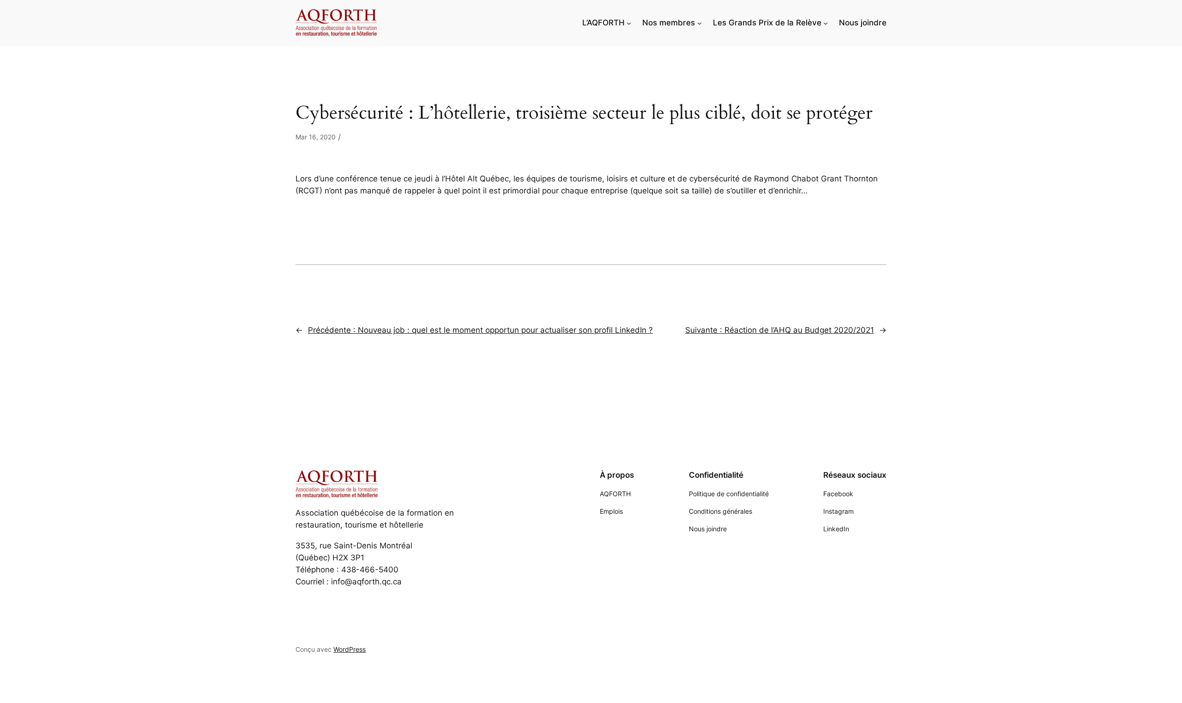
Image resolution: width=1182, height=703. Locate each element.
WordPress (349, 649)
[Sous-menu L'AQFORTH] (629, 22)
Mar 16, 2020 (316, 137)
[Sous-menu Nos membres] (699, 22)
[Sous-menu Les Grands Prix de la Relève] (825, 22)
